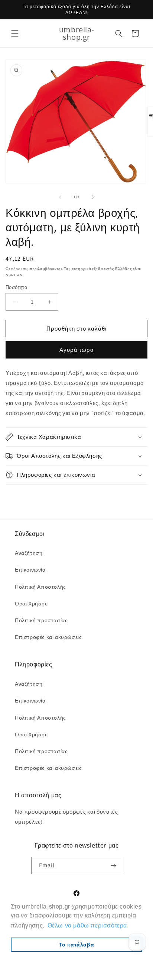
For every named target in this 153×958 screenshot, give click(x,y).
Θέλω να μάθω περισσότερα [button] (87, 925)
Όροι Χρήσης (31, 603)
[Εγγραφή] (113, 865)
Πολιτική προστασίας (41, 620)
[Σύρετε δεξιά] (93, 197)
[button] (15, 33)
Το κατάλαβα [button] (76, 945)
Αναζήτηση (28, 553)
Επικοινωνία (30, 569)
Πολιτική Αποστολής (40, 587)
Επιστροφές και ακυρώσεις (48, 637)
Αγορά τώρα (76, 349)
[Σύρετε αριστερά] (60, 197)
